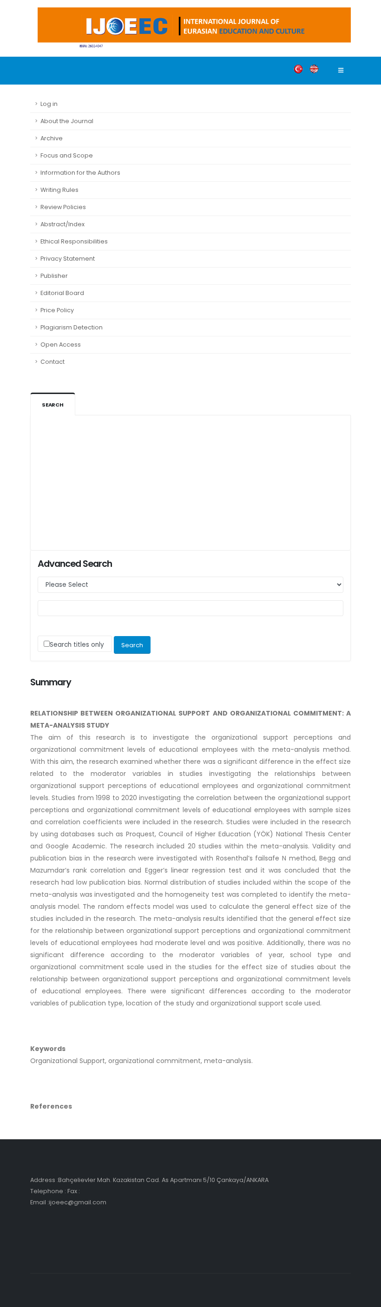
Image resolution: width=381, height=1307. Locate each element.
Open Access (60, 344)
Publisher (54, 276)
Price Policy (57, 310)
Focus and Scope (66, 155)
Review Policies (63, 207)
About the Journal (66, 121)
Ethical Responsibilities (74, 241)
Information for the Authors (80, 173)
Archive (51, 138)
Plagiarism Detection (71, 327)
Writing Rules (59, 190)
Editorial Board (62, 293)
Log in (49, 104)
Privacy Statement (67, 259)
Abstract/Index (62, 224)
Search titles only (77, 644)
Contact (52, 362)
